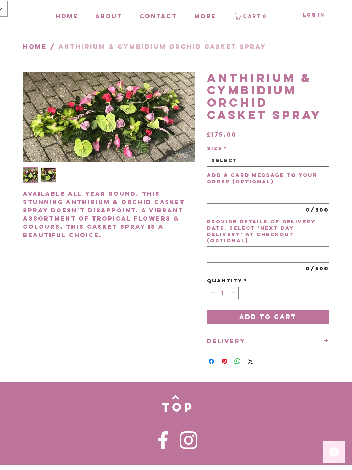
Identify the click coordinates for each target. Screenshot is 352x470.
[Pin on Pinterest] (224, 361)
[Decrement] (212, 293)
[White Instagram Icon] (188, 440)
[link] (252, 16)
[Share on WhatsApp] (237, 361)
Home (35, 47)
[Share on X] (250, 361)
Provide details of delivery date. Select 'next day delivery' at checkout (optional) (261, 231)
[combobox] (268, 160)
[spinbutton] (223, 293)
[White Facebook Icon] (163, 440)
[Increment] (234, 293)
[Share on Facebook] (211, 361)
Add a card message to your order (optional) (262, 178)
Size (217, 148)
